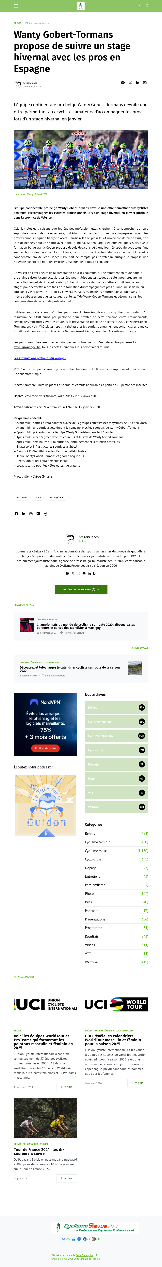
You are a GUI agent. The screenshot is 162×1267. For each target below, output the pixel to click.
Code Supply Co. (84, 1255)
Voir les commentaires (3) (79, 589)
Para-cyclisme (95, 885)
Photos (90, 893)
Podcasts (91, 910)
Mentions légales (90, 1259)
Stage (38, 497)
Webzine (91, 962)
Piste (88, 902)
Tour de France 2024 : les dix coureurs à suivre (39, 1151)
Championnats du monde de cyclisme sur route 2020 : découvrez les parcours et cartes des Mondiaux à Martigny (86, 626)
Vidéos (90, 945)
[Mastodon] (79, 1239)
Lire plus (66, 1087)
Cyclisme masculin (47, 619)
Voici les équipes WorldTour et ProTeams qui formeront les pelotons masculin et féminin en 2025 (43, 1042)
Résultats (92, 936)
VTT (88, 953)
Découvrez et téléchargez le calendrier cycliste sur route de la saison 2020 (70, 669)
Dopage (91, 868)
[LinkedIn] (73, 1239)
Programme (93, 927)
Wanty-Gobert (57, 497)
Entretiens (92, 876)
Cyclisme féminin (29, 662)
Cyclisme (22, 497)
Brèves (17, 23)
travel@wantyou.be (27, 347)
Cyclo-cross (93, 859)
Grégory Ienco (30, 82)
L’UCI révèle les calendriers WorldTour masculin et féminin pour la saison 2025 (113, 1040)
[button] (16, 6)
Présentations (95, 919)
